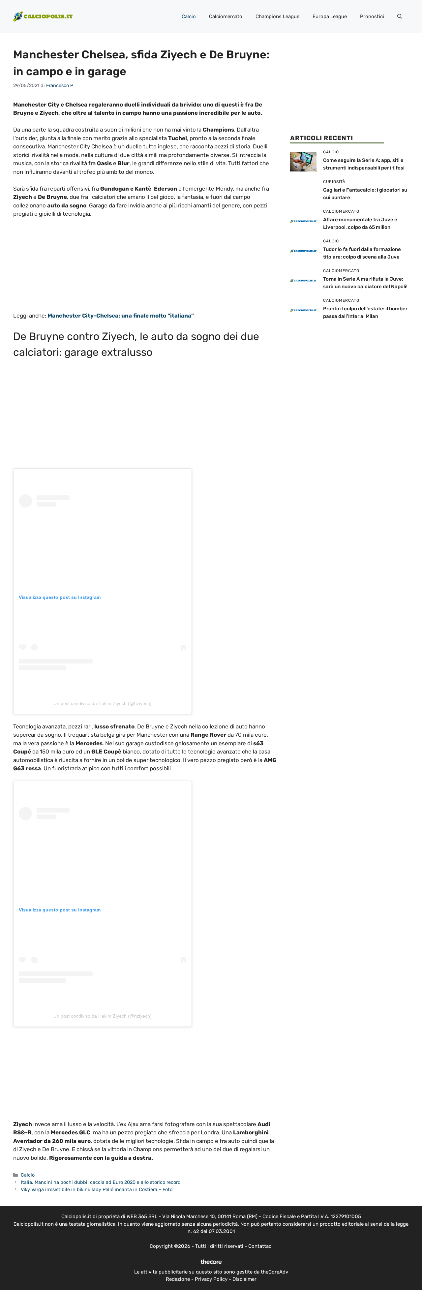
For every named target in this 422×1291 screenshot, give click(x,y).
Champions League (277, 16)
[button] (400, 16)
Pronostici (372, 16)
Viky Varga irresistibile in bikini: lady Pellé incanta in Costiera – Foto (96, 1189)
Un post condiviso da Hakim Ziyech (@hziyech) (102, 703)
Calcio (189, 16)
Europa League (330, 16)
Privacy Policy (211, 1279)
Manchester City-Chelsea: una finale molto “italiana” (120, 315)
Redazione (178, 1279)
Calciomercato (225, 16)
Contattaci (260, 1246)
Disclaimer (244, 1279)
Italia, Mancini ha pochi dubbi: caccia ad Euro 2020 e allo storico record (101, 1182)
